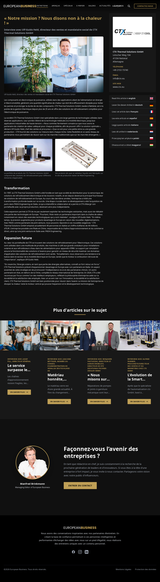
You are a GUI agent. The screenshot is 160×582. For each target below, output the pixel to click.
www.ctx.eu (118, 86)
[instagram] (80, 552)
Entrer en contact (80, 485)
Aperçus (56, 6)
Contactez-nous (145, 6)
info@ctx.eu (119, 78)
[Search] (129, 6)
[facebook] (73, 552)
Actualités (105, 6)
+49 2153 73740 (120, 70)
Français (116, 6)
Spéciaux (68, 6)
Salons (92, 6)
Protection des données (145, 569)
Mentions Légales (123, 569)
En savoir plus (17, 392)
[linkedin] (86, 552)
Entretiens (42, 6)
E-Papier (80, 6)
